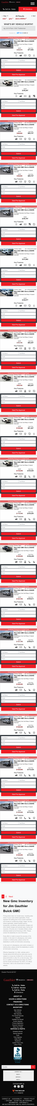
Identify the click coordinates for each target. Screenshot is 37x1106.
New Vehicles (18, 1010)
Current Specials (17, 1021)
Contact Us (6, 1099)
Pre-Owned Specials (17, 1016)
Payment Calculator (17, 1025)
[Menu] (32, 4)
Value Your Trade (18, 1027)
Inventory (17, 1007)
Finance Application (17, 1023)
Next (11, 896)
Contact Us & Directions (18, 1004)
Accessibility (17, 1099)
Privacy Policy (29, 1099)
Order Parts (18, 1039)
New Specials (18, 1014)
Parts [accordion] (18, 1079)
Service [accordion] (18, 1077)
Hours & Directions (18, 999)
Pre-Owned (18, 1012)
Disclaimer (18, 1041)
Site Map (9, 1101)
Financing (17, 1002)
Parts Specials (18, 1037)
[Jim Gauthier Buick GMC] (11, 2)
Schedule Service (18, 1031)
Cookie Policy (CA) (17, 1043)
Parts (17, 1035)
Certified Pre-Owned (17, 1019)
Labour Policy (18, 1044)
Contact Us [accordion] (18, 1071)
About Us (18, 996)
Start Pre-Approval (18, 74)
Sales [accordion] (18, 1074)
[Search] (33, 1067)
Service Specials (17, 1033)
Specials (17, 1017)
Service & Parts (17, 1029)
